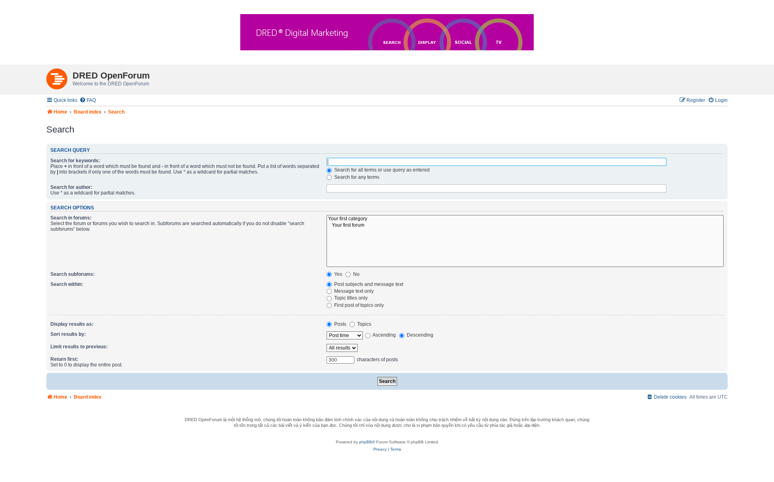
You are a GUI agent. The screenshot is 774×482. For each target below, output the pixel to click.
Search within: (66, 284)
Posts (339, 324)
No (356, 274)
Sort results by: (68, 334)
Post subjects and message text (368, 284)
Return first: (64, 359)
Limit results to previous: (79, 347)
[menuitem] (87, 100)
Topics (363, 324)
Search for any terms (356, 177)
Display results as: (72, 324)
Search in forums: (71, 218)
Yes (337, 274)
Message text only (353, 291)
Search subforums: (72, 274)
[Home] (59, 77)
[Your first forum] (525, 225)
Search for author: (71, 187)
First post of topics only (358, 305)
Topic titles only (350, 298)
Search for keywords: (75, 160)
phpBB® (367, 442)
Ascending (384, 335)
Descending (419, 335)
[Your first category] (525, 219)
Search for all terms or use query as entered (381, 170)
